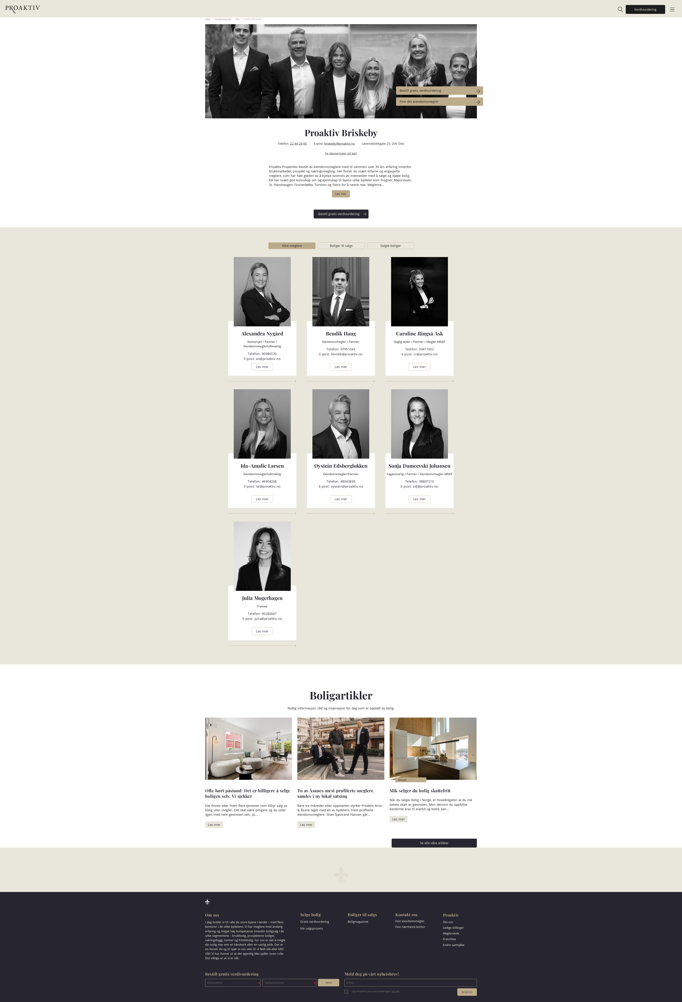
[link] (618, 9)
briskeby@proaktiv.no (339, 143)
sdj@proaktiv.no (425, 486)
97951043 (347, 349)
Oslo (238, 18)
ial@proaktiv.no (268, 486)
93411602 (426, 349)
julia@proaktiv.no (268, 618)
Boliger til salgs (341, 246)
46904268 (269, 481)
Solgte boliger (390, 246)
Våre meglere (292, 246)
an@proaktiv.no (268, 359)
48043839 (347, 481)
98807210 (426, 481)
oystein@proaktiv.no (347, 486)
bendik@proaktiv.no (347, 354)
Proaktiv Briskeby (252, 18)
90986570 (269, 354)
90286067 (269, 613)
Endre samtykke (453, 945)
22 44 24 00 (298, 143)
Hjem (207, 18)
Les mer (396, 991)
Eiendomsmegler (223, 18)
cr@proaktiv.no (425, 354)
